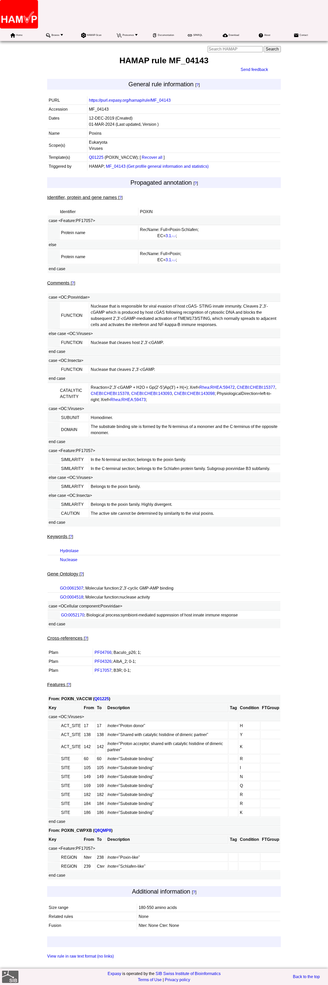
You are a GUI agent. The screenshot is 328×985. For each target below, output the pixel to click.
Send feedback (254, 69)
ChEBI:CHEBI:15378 (110, 393)
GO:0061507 (71, 588)
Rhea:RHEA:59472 (217, 387)
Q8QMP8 (102, 830)
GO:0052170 (72, 615)
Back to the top (306, 976)
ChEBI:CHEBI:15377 (256, 387)
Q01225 (96, 157)
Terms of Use (150, 980)
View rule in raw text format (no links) (80, 956)
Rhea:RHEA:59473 (128, 399)
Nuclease (68, 560)
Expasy (114, 973)
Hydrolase (69, 551)
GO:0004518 (71, 597)
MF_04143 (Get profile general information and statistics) (157, 166)
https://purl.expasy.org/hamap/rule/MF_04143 (130, 100)
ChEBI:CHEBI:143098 (194, 393)
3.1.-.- (171, 236)
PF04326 (103, 661)
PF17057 (103, 670)
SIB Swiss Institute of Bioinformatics (188, 973)
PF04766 (103, 652)
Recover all (152, 157)
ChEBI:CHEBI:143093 (151, 393)
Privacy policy (177, 980)
